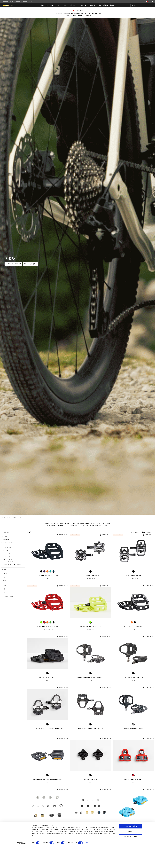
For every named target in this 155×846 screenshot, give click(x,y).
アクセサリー (8, 517)
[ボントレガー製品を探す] (15, 1)
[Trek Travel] (27, 1)
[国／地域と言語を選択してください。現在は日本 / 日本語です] (147, 1)
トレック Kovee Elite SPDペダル (90, 575)
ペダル (24, 517)
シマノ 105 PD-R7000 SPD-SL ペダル (133, 677)
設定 (87, 842)
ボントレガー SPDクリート (90, 779)
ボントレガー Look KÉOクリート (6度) (133, 779)
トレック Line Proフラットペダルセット (133, 626)
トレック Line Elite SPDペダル (133, 575)
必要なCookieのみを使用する (130, 836)
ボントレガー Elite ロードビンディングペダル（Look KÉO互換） (47, 728)
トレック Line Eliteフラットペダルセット (47, 626)
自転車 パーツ (17, 517)
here (91, 15)
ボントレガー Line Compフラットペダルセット (90, 626)
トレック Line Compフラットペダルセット (47, 575)
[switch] (51, 842)
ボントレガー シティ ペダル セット (47, 677)
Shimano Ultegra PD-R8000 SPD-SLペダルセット (90, 728)
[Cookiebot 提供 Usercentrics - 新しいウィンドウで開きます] (21, 843)
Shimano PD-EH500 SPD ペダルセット (133, 728)
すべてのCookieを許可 (130, 826)
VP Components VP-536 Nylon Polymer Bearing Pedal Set (47, 779)
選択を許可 (130, 831)
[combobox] (142, 5)
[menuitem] (44, 5)
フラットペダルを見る (30, 264)
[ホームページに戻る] (2, 517)
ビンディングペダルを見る (13, 264)
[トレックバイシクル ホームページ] (5, 1)
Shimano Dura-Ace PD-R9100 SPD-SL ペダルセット (90, 677)
